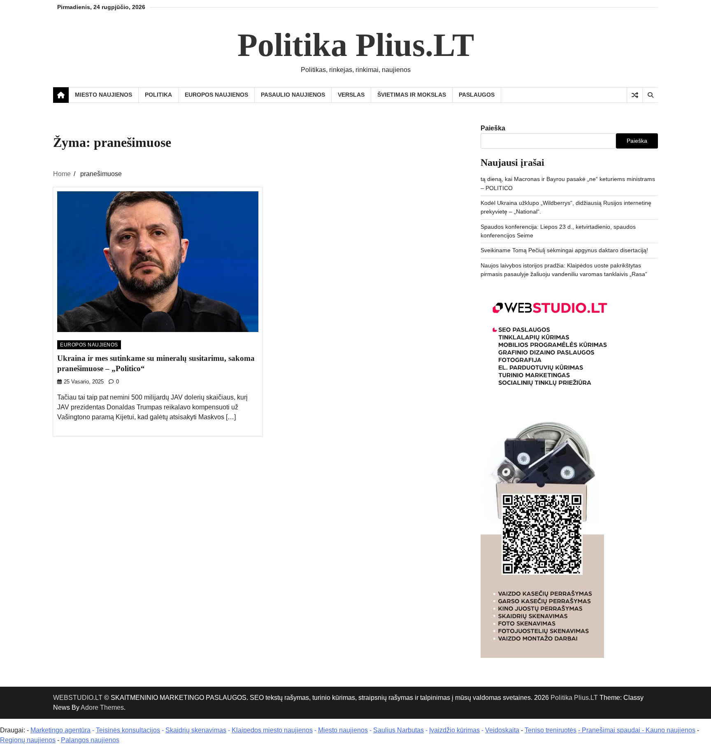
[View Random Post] (634, 95)
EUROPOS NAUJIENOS (216, 94)
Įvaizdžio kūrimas (454, 730)
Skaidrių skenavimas (195, 730)
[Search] (650, 95)
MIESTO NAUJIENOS (103, 94)
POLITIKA (158, 94)
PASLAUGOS (477, 94)
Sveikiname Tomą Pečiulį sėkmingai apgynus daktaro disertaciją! (564, 250)
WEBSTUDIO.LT (77, 697)
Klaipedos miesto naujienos (272, 730)
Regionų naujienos (28, 739)
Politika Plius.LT (355, 45)
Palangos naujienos (90, 739)
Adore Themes (102, 707)
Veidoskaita (502, 730)
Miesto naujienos (343, 730)
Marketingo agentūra (60, 730)
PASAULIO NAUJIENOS (293, 94)
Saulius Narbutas (398, 730)
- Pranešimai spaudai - (612, 730)
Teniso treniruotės (550, 730)
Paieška (493, 128)
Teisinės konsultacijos (128, 730)
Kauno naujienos (670, 730)
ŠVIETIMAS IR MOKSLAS (411, 94)
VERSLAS (351, 94)
